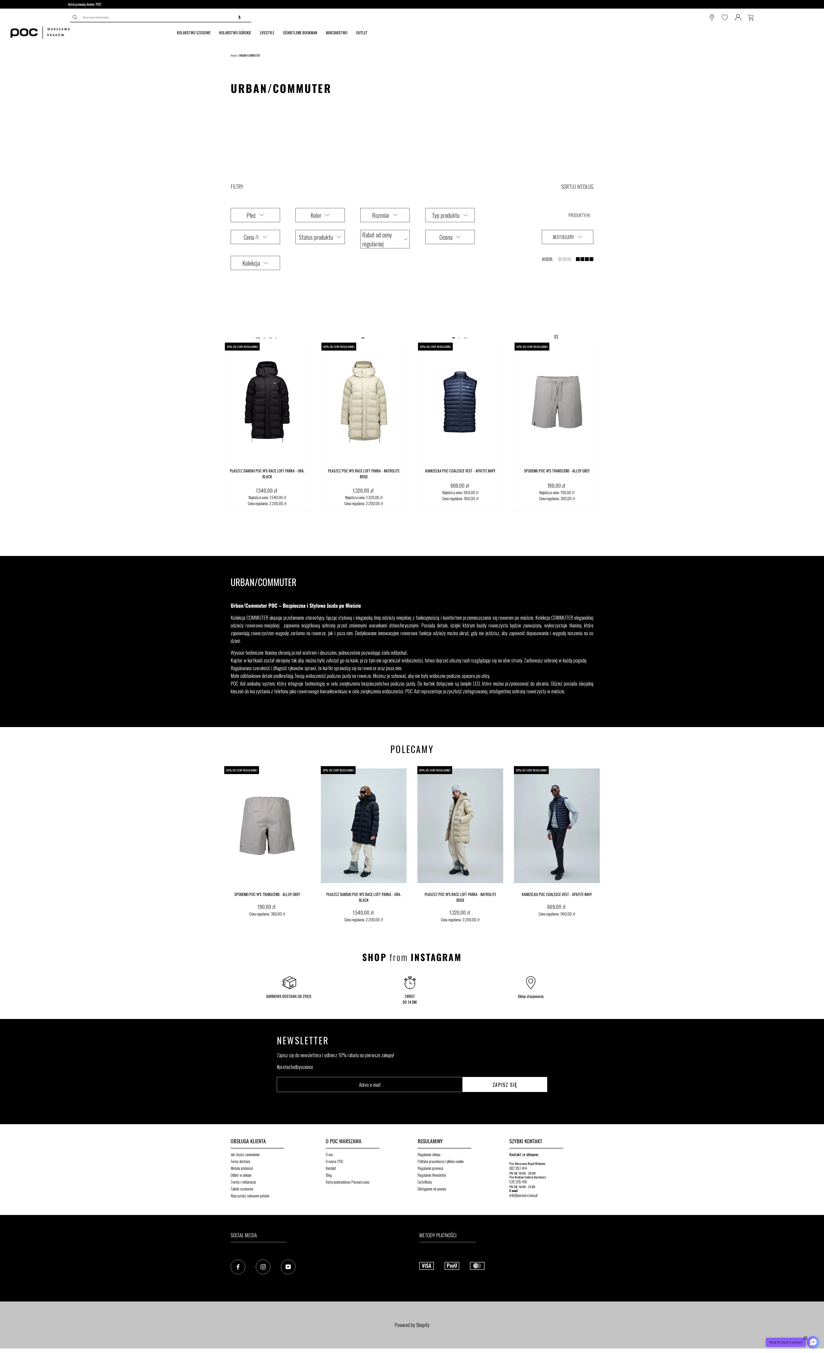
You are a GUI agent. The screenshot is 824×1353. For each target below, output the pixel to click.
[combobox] (166, 17)
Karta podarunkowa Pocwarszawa (347, 1182)
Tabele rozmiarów (242, 1189)
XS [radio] (556, 336)
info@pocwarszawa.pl (523, 1195)
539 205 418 (518, 1181)
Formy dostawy (240, 1161)
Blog (329, 1175)
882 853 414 (518, 1168)
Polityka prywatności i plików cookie (441, 1161)
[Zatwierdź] (75, 17)
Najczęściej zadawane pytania (250, 1195)
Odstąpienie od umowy (432, 1189)
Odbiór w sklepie (241, 1175)
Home (234, 55)
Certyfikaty (425, 1182)
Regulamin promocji (430, 1168)
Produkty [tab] (578, 215)
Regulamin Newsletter (432, 1175)
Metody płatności (242, 1168)
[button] (239, 17)
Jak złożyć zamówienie (245, 1154)
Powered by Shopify (412, 1325)
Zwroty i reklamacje (243, 1182)
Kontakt (331, 1168)
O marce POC (334, 1161)
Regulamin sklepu (429, 1154)
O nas (329, 1154)
